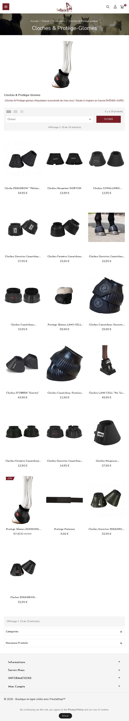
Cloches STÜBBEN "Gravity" (22, 393)
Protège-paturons (64, 529)
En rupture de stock (65, 180)
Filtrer (108, 119)
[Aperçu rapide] (39, 147)
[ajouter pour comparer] (39, 142)
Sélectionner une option (6, 181)
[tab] (9, 111)
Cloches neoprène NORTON (64, 188)
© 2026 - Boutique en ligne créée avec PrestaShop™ (34, 699)
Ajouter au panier (48, 521)
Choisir (50, 119)
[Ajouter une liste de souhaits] (39, 137)
